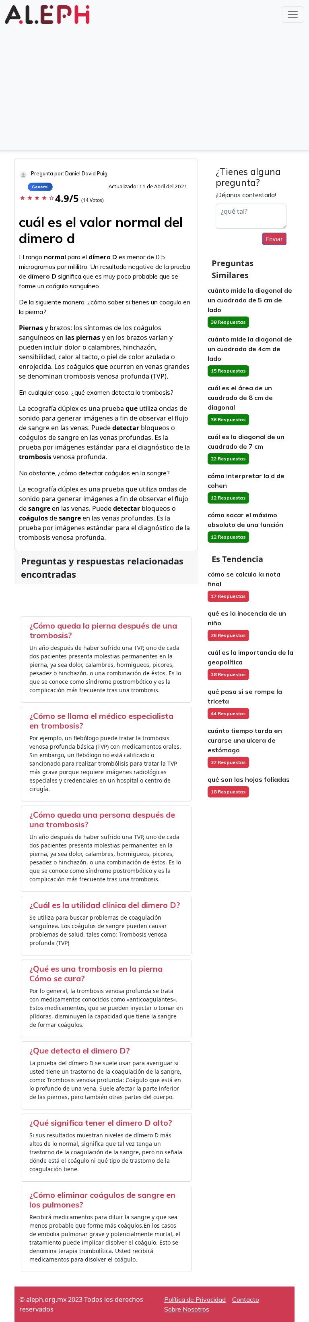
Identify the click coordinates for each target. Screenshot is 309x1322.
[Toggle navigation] (293, 14)
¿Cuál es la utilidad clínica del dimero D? (104, 905)
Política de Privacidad (195, 1299)
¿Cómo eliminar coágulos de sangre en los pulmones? (102, 1200)
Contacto (245, 1299)
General (40, 186)
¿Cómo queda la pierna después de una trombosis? (103, 630)
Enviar (274, 239)
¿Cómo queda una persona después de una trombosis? (102, 819)
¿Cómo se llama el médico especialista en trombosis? (101, 721)
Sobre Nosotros (186, 1309)
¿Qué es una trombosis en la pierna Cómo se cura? (96, 973)
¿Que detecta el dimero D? (79, 1050)
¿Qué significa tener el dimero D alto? (100, 1123)
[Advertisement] (154, 86)
